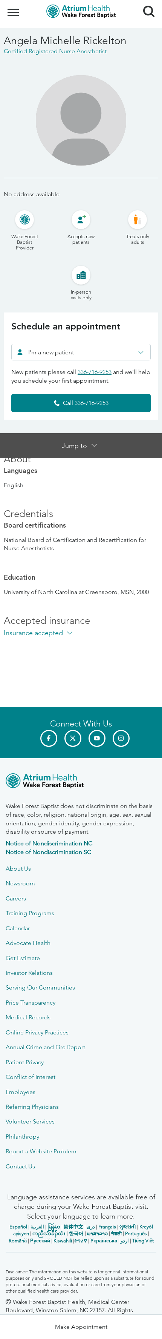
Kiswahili (62, 1241)
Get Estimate (23, 958)
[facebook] (48, 738)
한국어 (76, 1233)
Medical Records (28, 1017)
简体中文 (73, 1227)
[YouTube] (97, 738)
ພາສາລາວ (97, 1233)
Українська (103, 1241)
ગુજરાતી (127, 1227)
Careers (16, 898)
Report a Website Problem (41, 1151)
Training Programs (30, 913)
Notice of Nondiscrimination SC (48, 852)
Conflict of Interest (30, 1076)
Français (107, 1227)
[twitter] (72, 738)
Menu (14, 8)
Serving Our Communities (40, 987)
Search (146, 4)
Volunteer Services (30, 1121)
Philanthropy (22, 1136)
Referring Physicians (32, 1106)
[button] (81, 1327)
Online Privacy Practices (37, 1032)
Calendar (18, 928)
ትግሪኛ (80, 1241)
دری (91, 1227)
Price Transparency (30, 1002)
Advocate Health (28, 943)
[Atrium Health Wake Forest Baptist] (81, 782)
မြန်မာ (53, 1227)
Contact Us (20, 1166)
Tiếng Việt (143, 1241)
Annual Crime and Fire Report (45, 1047)
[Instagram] (121, 738)
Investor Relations (29, 972)
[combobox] (81, 352)
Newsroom (20, 883)
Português (136, 1233)
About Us (18, 868)
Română (18, 1241)
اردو (125, 1241)
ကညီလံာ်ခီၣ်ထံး (49, 1233)
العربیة (37, 1227)
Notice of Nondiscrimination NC (49, 843)
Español (18, 1227)
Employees (20, 1092)
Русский (40, 1241)
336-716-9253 (95, 372)
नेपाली (116, 1233)
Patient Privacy (25, 1062)
